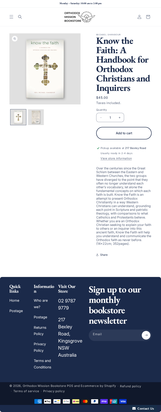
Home (14, 300)
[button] (11, 17)
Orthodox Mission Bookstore (44, 386)
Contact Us (145, 408)
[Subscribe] (146, 335)
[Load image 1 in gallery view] (18, 117)
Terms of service (26, 391)
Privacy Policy (40, 347)
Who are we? (41, 303)
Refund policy (130, 386)
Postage (16, 311)
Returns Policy (40, 330)
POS (70, 386)
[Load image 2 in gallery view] (36, 117)
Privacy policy (54, 391)
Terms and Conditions (42, 364)
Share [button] (104, 254)
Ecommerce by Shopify (98, 386)
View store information (116, 158)
